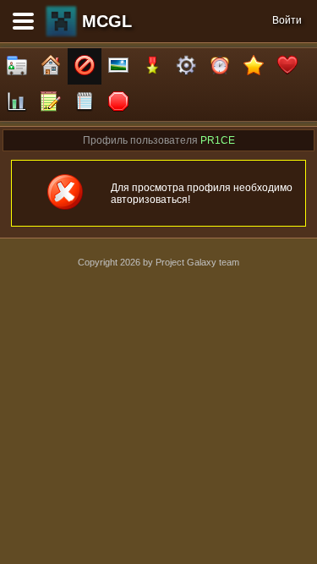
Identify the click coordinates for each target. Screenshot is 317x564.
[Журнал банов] (84, 66)
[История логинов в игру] (51, 103)
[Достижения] (152, 66)
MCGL (107, 21)
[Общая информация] (17, 66)
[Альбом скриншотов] (118, 66)
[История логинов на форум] (84, 103)
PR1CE (217, 140)
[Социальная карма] (17, 103)
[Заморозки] (220, 66)
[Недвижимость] (51, 66)
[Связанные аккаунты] (287, 66)
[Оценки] (254, 66)
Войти (287, 20)
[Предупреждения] (118, 103)
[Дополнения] (186, 66)
